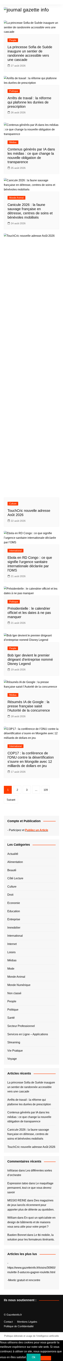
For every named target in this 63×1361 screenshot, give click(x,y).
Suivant (11, 799)
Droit (10, 894)
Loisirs (11, 952)
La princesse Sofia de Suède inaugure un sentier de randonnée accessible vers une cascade (31, 1087)
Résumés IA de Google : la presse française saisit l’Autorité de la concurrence (29, 706)
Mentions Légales (27, 1321)
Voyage (12, 1058)
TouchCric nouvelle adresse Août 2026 (31, 1146)
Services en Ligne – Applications (27, 1034)
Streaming (13, 1042)
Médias (13, 142)
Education (13, 911)
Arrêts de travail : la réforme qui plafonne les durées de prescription (29, 102)
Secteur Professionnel (21, 1025)
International (15, 550)
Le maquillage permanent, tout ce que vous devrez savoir (30, 1188)
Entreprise (13, 919)
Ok (33, 1357)
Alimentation (15, 861)
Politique (13, 91)
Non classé (14, 993)
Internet (12, 943)
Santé (11, 1017)
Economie (13, 902)
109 (46, 789)
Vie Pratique (15, 1050)
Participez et (28, 830)
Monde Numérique (18, 984)
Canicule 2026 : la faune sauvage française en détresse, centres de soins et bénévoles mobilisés (28, 1134)
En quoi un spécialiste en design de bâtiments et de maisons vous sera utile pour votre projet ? (31, 1222)
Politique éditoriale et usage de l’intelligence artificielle (31, 1336)
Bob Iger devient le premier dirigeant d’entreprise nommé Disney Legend (30, 659)
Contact (8, 1321)
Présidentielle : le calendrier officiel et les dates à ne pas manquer (29, 612)
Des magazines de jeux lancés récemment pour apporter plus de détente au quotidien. (30, 1205)
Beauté (11, 870)
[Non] (46, 1358)
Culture (12, 503)
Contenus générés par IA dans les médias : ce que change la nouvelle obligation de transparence (29, 1117)
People (12, 40)
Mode (10, 968)
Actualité (12, 853)
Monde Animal (16, 197)
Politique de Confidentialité (19, 1326)
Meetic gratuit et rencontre (24, 1280)
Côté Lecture (15, 878)
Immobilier (13, 927)
